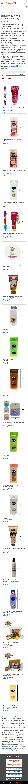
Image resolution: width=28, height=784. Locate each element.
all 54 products (14, 78)
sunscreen (4, 68)
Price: (3, 75)
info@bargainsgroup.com (9, 748)
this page (6, 78)
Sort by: (3, 72)
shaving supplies (15, 66)
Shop (14, 761)
